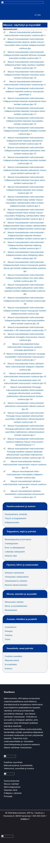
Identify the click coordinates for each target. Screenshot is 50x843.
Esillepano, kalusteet (13, 793)
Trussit (7, 639)
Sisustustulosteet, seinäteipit (16, 514)
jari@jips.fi (25, 819)
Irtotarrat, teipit (11, 556)
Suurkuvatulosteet (11, 781)
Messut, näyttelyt (11, 784)
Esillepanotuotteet (12, 522)
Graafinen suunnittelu (13, 656)
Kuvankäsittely (11, 664)
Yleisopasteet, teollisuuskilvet (17, 577)
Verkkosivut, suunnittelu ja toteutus (19, 768)
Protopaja (8, 631)
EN (39, 15)
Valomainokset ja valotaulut (16, 581)
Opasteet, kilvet (10, 790)
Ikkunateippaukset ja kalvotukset (18, 539)
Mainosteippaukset (12, 787)
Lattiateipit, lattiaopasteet (15, 552)
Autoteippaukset (11, 543)
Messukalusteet (11, 610)
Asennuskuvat (10, 627)
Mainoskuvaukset (12, 660)
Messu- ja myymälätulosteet (16, 606)
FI (35, 15)
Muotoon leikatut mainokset (16, 585)
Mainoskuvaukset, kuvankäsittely (18, 765)
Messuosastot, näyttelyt (14, 602)
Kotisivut (8, 668)
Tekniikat (8, 635)
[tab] (25, 506)
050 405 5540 (39, 816)
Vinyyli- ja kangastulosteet (15, 518)
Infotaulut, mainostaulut (14, 573)
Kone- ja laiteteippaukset (15, 547)
